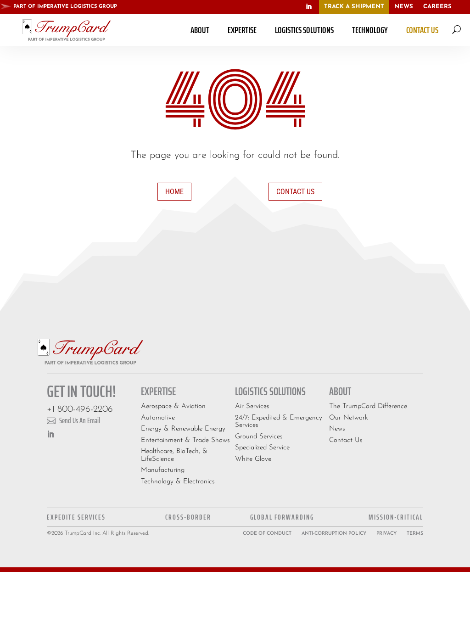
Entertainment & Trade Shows (185, 440)
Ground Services (259, 436)
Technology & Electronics (178, 481)
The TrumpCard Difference (368, 406)
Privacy (386, 533)
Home (174, 191)
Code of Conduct (267, 533)
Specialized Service (262, 447)
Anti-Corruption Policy (334, 533)
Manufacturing (163, 470)
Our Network (348, 417)
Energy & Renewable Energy (183, 428)
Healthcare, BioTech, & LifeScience (174, 455)
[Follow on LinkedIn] (309, 7)
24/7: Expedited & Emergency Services (278, 421)
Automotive (158, 417)
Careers (437, 7)
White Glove (253, 459)
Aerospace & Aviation (173, 406)
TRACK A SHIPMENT (354, 7)
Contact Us (295, 191)
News (403, 7)
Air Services (252, 406)
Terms (415, 533)
